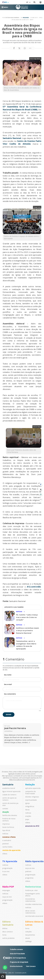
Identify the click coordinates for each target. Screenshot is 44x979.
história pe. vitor (31, 890)
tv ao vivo (5, 871)
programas (29, 878)
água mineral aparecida (11, 791)
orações (28, 816)
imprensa (6, 824)
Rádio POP (8, 886)
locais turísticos (8, 827)
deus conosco (7, 932)
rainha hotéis (7, 847)
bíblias (4, 928)
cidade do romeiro (9, 795)
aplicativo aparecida (33, 788)
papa (27, 819)
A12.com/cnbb (34, 586)
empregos (6, 890)
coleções (28, 932)
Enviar (8, 715)
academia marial (8, 788)
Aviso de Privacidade (17, 954)
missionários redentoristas (30, 900)
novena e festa (9, 837)
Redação (30, 784)
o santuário (6, 840)
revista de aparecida (11, 850)
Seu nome (7, 675)
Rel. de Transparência (18, 958)
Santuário (7, 784)
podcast (28, 871)
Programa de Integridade (19, 962)
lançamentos (30, 935)
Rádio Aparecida (34, 861)
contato (5, 808)
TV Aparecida (9, 861)
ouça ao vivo (30, 868)
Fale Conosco (31, 966)
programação (7, 868)
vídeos (4, 854)
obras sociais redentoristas (30, 912)
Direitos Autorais (16, 966)
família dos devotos (9, 815)
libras (27, 810)
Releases (26, 17)
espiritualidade (31, 800)
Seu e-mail (8, 684)
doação (5, 812)
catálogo (28, 941)
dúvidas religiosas (32, 797)
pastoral (5, 844)
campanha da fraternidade (30, 792)
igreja (27, 803)
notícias (5, 834)
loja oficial (6, 830)
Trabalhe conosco (16, 949)
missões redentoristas (33, 904)
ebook (27, 938)
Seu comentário (10, 694)
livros (4, 935)
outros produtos (8, 938)
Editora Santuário (7, 923)
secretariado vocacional (34, 916)
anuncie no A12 (32, 826)
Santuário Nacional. (12, 138)
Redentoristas (33, 886)
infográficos (29, 806)
